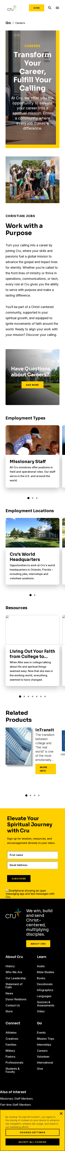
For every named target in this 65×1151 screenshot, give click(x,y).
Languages (44, 996)
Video (41, 1011)
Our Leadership (16, 978)
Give (36, 7)
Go (39, 1023)
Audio (41, 966)
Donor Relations (16, 999)
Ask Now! (32, 384)
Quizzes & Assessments (45, 1003)
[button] (28, 498)
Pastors (10, 1056)
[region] (32, 1130)
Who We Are (14, 972)
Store (9, 1011)
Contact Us (13, 1005)
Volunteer (43, 1056)
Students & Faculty (13, 1070)
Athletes (11, 1032)
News (9, 993)
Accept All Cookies (32, 1142)
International (45, 1062)
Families (11, 1044)
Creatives (12, 1038)
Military (10, 1050)
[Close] (61, 1113)
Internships (44, 1044)
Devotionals (45, 984)
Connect (13, 1023)
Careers (42, 1050)
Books (41, 978)
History (10, 966)
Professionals (14, 1062)
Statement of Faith (14, 985)
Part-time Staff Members (15, 1104)
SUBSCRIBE (19, 878)
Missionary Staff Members (16, 1098)
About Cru (38, 943)
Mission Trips (45, 1038)
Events (41, 1032)
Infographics (45, 990)
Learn (41, 957)
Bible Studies (45, 972)
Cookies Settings (32, 1132)
